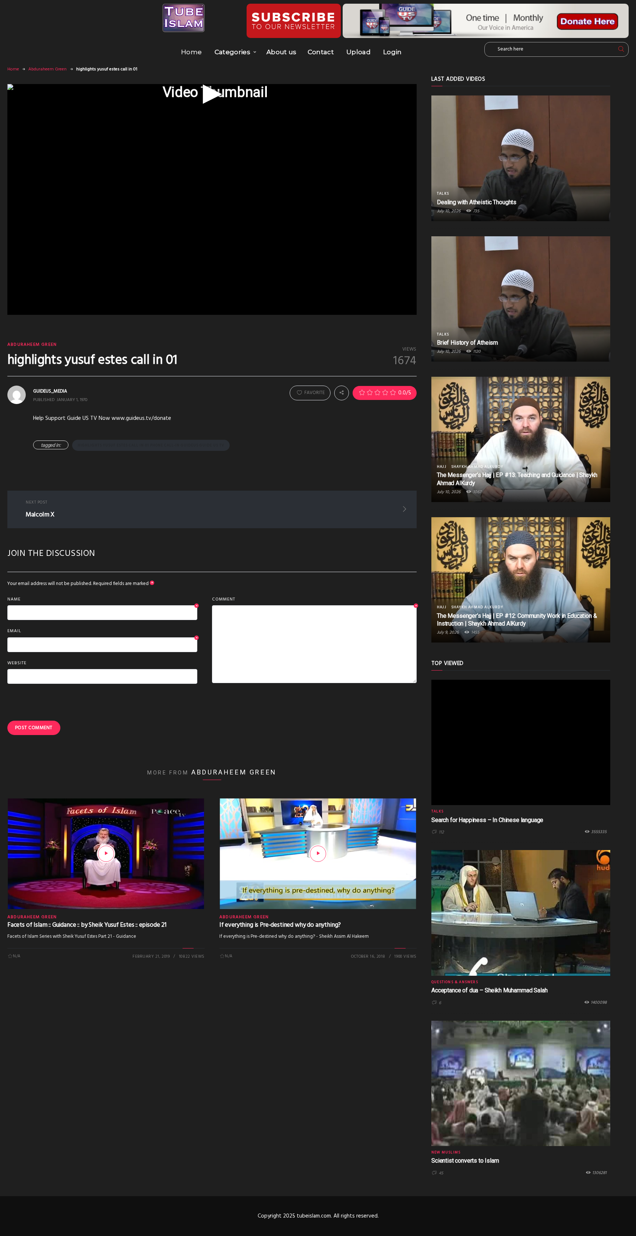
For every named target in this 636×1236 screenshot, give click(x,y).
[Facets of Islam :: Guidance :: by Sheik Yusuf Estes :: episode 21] (106, 854)
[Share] (341, 393)
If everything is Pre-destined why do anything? (280, 925)
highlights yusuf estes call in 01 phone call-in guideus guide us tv (151, 445)
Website (16, 663)
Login (392, 52)
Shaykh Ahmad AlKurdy (477, 467)
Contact (321, 52)
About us (281, 52)
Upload (358, 52)
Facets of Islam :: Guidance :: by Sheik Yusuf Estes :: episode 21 (86, 925)
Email (102, 631)
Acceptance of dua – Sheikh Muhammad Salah (489, 990)
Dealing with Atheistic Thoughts (476, 202)
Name (102, 600)
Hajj (441, 467)
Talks (443, 193)
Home (191, 52)
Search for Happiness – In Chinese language (487, 820)
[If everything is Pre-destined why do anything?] (318, 854)
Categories (232, 52)
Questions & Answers (454, 982)
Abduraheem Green (47, 69)
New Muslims (445, 1152)
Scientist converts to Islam (465, 1160)
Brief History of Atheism (467, 342)
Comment (314, 600)
